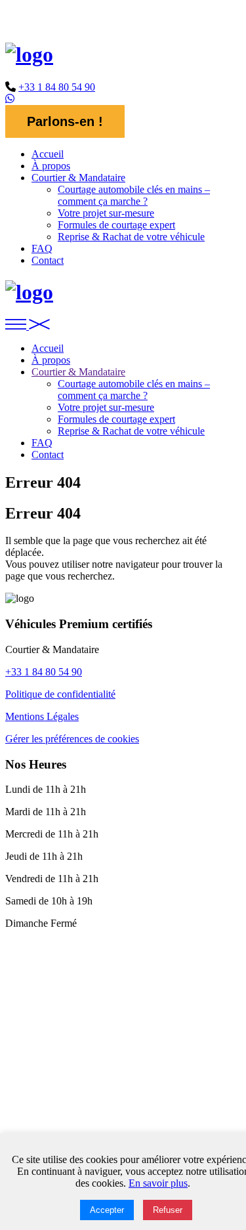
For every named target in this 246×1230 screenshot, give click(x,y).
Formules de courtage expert (116, 224)
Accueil (47, 153)
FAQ (41, 248)
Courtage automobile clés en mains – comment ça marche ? (134, 195)
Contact (47, 260)
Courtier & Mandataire (78, 177)
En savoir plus (158, 1183)
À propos (50, 165)
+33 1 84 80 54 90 (56, 87)
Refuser (167, 1210)
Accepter (107, 1210)
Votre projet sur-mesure (106, 213)
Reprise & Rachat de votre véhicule (131, 236)
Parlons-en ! (65, 121)
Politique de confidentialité (60, 694)
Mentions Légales (42, 716)
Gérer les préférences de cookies (72, 738)
